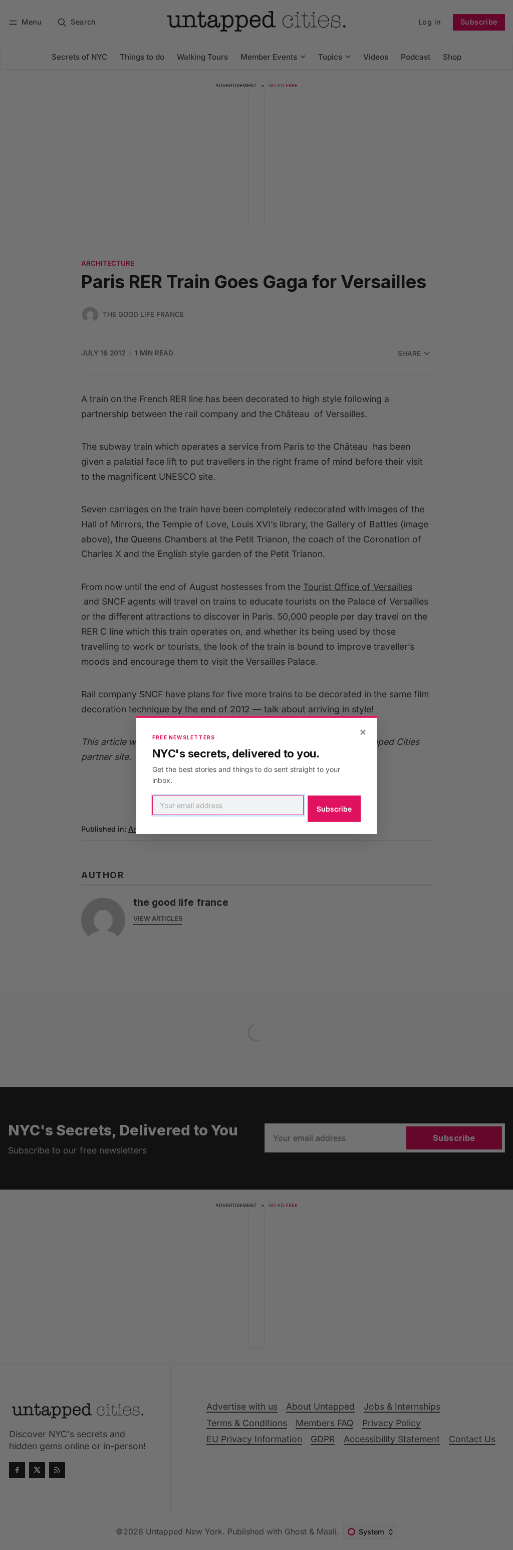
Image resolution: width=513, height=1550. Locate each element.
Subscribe (334, 809)
